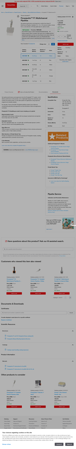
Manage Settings (6, 444)
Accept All (59, 444)
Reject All (69, 444)
